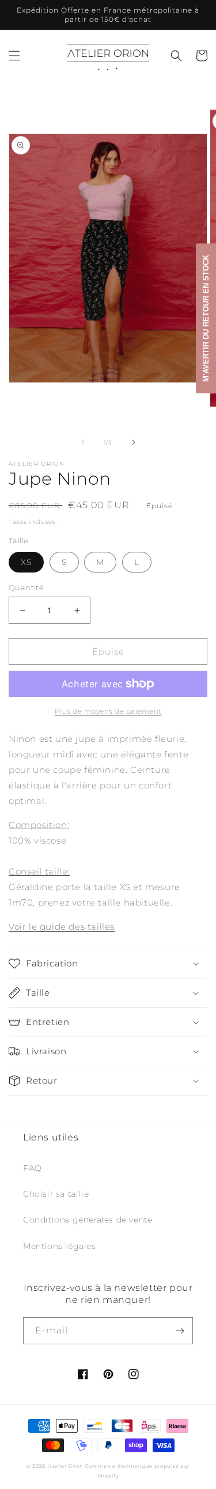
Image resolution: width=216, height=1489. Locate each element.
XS (26, 562)
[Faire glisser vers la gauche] (83, 442)
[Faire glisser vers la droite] (133, 442)
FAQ (32, 1168)
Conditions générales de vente (87, 1220)
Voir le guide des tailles (62, 926)
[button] (14, 55)
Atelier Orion (65, 1466)
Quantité (26, 587)
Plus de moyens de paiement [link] (108, 711)
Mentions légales (59, 1246)
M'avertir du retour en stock (206, 318)
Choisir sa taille (56, 1194)
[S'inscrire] (179, 1330)
